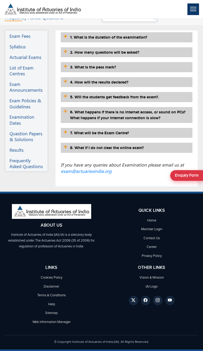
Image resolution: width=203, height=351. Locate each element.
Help (51, 304)
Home (151, 220)
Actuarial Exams (25, 57)
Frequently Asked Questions (26, 163)
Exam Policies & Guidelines (25, 103)
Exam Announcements (26, 87)
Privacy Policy (152, 256)
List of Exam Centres (22, 70)
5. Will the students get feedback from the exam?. (114, 97)
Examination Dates (22, 120)
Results (17, 150)
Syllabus (18, 46)
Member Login (151, 229)
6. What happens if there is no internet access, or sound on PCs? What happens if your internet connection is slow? (128, 115)
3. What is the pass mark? (93, 67)
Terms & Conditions (51, 295)
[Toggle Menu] (193, 9)
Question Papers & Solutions (26, 136)
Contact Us (152, 238)
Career (152, 247)
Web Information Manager (52, 322)
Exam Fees (20, 36)
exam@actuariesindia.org (86, 171)
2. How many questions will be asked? (104, 52)
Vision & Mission (152, 277)
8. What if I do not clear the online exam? (107, 147)
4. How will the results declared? (99, 82)
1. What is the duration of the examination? (108, 37)
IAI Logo (152, 286)
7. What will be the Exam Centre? (99, 133)
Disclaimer (51, 286)
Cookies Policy (51, 277)
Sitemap (51, 313)
